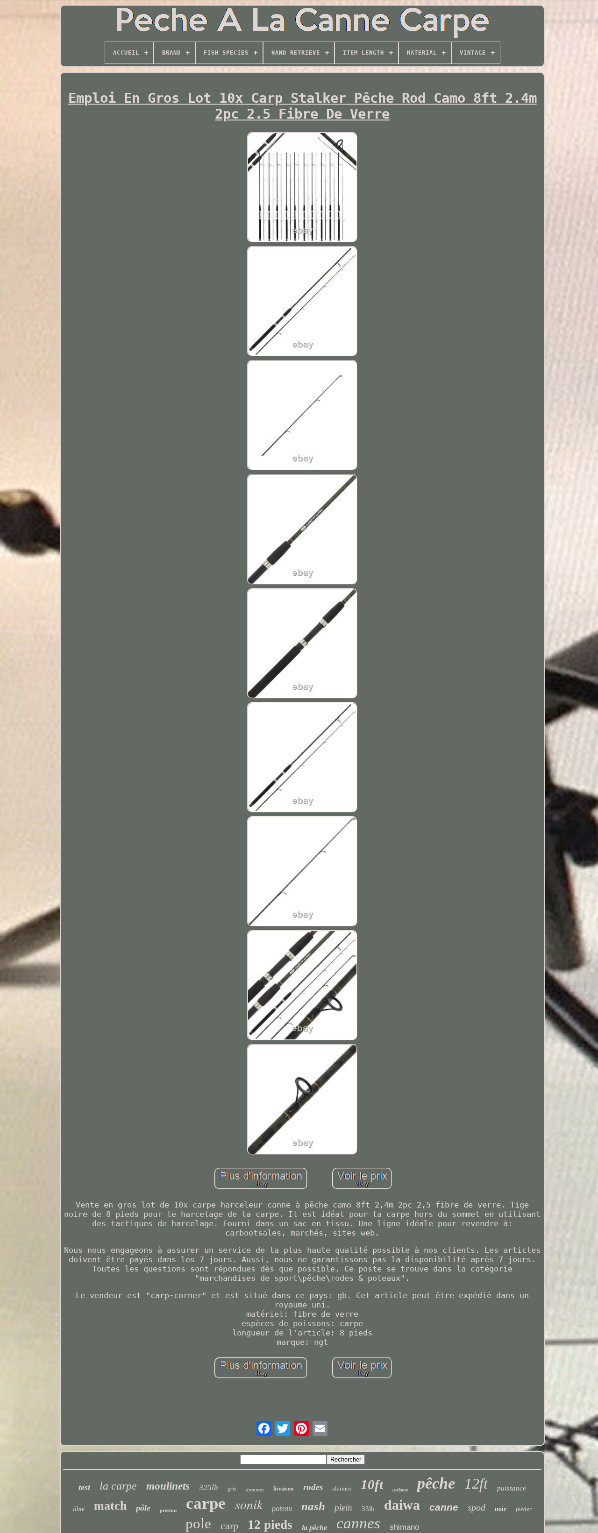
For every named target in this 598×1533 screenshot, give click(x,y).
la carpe (118, 1486)
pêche (436, 1483)
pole (198, 1523)
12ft (476, 1483)
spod (476, 1507)
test (84, 1487)
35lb (368, 1508)
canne (443, 1507)
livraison (283, 1488)
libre (79, 1508)
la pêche (314, 1528)
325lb (208, 1487)
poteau (282, 1508)
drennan (255, 1489)
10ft (372, 1484)
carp (229, 1526)
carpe (206, 1503)
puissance (511, 1488)
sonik (249, 1504)
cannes (358, 1523)
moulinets (168, 1486)
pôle (143, 1507)
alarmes (341, 1488)
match (110, 1505)
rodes (313, 1487)
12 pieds (270, 1525)
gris (232, 1488)
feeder (524, 1508)
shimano (404, 1527)
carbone (400, 1489)
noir (500, 1508)
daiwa (402, 1504)
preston (168, 1510)
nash (313, 1506)
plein (343, 1507)
